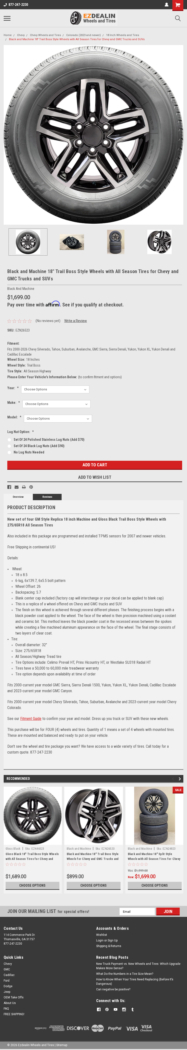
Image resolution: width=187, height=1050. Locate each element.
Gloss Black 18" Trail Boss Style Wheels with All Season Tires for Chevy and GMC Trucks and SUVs (32, 859)
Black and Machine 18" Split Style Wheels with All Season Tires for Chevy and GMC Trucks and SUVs (154, 859)
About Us (10, 1003)
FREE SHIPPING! (14, 1014)
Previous (7, 134)
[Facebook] (9, 487)
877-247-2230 (18, 5)
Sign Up (113, 940)
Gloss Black (13, 848)
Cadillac (9, 975)
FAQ (6, 1008)
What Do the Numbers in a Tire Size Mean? (124, 974)
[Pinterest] (31, 487)
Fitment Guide (30, 718)
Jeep (7, 992)
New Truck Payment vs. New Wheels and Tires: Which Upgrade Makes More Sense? (138, 966)
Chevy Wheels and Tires (45, 35)
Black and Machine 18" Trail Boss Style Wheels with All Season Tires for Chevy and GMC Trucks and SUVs (77, 39)
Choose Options (32, 885)
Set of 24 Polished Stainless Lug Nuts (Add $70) (49, 440)
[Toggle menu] (7, 18)
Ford (6, 980)
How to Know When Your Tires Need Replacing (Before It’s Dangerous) (134, 982)
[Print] (24, 487)
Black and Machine (79, 848)
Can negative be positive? (113, 989)
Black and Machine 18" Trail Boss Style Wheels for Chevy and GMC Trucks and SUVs (93, 859)
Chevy (21, 35)
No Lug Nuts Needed (29, 452)
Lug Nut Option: (20, 432)
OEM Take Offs (14, 997)
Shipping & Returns (108, 946)
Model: (14, 417)
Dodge (8, 986)
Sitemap (61, 1045)
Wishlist (101, 935)
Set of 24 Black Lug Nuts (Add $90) (39, 446)
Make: (13, 403)
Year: (13, 388)
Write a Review (75, 321)
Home (8, 35)
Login (99, 940)
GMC (7, 969)
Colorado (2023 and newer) (83, 35)
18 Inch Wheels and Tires (122, 35)
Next (179, 134)
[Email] (17, 487)
